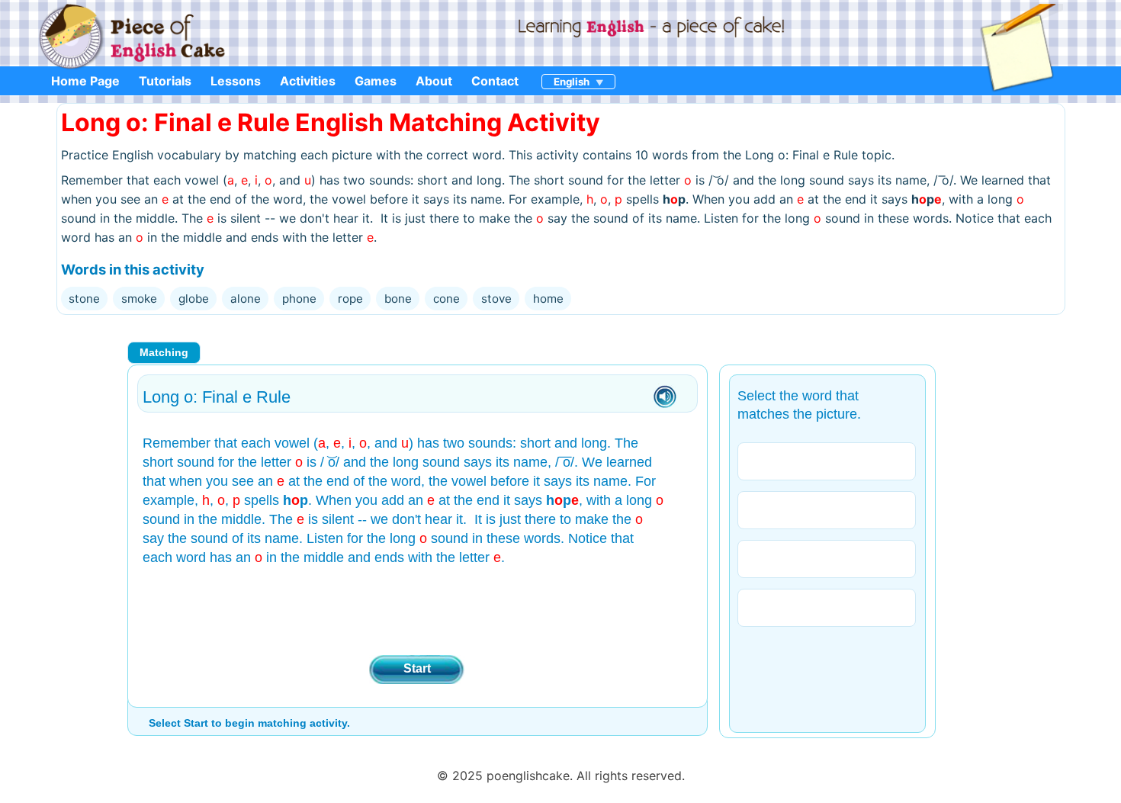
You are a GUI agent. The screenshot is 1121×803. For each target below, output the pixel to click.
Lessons (235, 80)
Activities (308, 80)
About (434, 80)
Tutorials (165, 80)
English (571, 81)
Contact (495, 80)
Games (376, 80)
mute (665, 397)
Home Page (85, 80)
